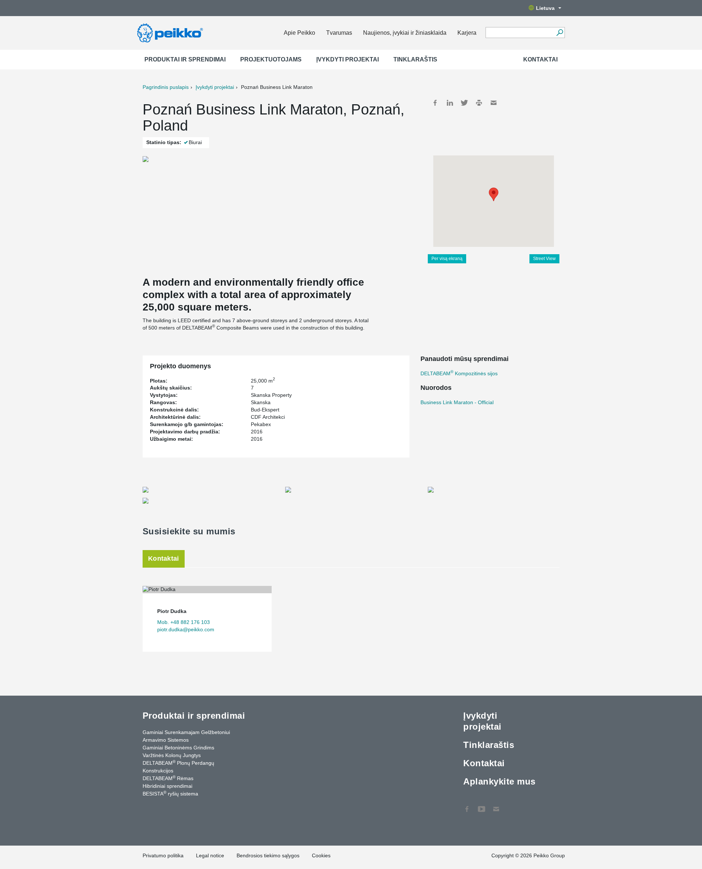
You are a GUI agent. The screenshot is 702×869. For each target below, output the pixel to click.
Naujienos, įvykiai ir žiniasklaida (404, 33)
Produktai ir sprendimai (185, 59)
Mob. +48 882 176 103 (183, 622)
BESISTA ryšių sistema (170, 793)
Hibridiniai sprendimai (167, 786)
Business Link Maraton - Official (457, 402)
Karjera (466, 33)
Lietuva (545, 8)
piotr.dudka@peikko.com (185, 629)
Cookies (321, 855)
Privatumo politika (163, 855)
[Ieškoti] (559, 32)
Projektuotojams (271, 59)
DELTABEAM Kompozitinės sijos (459, 373)
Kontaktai (540, 59)
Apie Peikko (299, 33)
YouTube (481, 805)
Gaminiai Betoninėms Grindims (178, 747)
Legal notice (210, 855)
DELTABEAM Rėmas (168, 778)
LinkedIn (449, 102)
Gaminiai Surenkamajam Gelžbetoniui (186, 732)
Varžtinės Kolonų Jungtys (172, 755)
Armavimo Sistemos (166, 740)
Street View (544, 258)
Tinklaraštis (415, 59)
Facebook (435, 102)
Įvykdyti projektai (347, 59)
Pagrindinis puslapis (166, 87)
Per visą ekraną (447, 258)
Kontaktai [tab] (163, 558)
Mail (493, 102)
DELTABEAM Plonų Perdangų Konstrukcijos (178, 766)
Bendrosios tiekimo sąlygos (268, 855)
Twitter (464, 102)
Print (479, 102)
